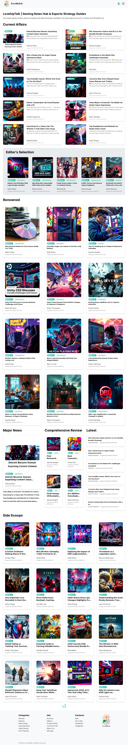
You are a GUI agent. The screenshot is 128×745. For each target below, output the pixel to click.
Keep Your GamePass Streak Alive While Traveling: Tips (46, 691)
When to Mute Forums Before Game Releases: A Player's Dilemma (19, 415)
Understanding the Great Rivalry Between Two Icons (111, 599)
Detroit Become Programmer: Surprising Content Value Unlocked (18, 478)
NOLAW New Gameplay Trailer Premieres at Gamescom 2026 (47, 553)
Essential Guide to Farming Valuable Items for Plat (47, 645)
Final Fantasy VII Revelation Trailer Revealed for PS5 (53, 494)
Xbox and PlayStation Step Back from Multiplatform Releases (79, 737)
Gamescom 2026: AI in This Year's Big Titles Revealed (78, 691)
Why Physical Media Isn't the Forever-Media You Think (21, 247)
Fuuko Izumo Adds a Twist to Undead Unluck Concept (67, 184)
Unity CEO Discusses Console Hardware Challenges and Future (20, 303)
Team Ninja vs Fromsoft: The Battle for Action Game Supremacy (20, 492)
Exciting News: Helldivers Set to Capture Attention (103, 303)
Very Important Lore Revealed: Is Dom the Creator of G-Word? (15, 599)
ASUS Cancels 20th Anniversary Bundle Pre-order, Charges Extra (79, 645)
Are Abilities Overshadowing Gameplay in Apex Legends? (74, 494)
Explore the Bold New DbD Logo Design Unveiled (18, 184)
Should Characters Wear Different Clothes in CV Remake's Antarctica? (16, 691)
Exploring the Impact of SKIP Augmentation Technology (79, 553)
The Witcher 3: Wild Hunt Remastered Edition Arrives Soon (108, 645)
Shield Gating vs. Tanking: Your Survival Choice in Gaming (15, 645)
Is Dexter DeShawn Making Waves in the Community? (15, 553)
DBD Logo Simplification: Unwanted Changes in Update (102, 415)
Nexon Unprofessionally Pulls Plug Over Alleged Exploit (62, 359)
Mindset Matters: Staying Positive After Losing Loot (20, 359)
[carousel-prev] (8, 174)
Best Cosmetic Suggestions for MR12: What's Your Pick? (74, 457)
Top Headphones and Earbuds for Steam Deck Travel (21, 498)
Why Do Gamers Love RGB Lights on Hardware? (109, 691)
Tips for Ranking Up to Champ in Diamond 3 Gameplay (105, 247)
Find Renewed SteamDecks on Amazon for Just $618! (53, 457)
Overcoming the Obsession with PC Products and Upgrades (16, 737)
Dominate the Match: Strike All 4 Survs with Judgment (114, 184)
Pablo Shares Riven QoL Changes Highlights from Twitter (80, 599)
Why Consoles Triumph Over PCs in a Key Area (47, 737)
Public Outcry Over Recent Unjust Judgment (91, 184)
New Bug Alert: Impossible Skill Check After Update (42, 184)
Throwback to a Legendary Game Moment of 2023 (107, 553)
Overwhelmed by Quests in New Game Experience (103, 359)
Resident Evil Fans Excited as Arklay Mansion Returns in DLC (64, 415)
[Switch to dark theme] (119, 3)
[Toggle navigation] (123, 3)
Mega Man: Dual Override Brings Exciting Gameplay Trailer (111, 737)
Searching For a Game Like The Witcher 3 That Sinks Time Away (21, 495)
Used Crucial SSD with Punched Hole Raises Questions (19, 501)
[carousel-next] (119, 174)
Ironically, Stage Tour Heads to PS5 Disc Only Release (64, 247)
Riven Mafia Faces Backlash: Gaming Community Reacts (45, 599)
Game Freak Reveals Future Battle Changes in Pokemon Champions (63, 303)
